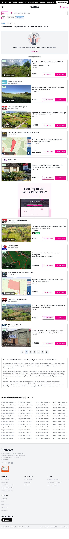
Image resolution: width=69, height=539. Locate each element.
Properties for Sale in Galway (43, 424)
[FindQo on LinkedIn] (9, 463)
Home (3, 23)
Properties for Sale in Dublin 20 (26, 421)
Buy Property (5, 479)
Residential (10, 17)
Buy (3, 13)
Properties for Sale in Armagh (26, 402)
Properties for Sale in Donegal (60, 405)
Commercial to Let (6, 490)
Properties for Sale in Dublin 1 (43, 407)
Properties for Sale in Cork (26, 405)
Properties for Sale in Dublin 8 (43, 413)
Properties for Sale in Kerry (60, 424)
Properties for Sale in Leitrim (60, 427)
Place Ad (27, 485)
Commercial (19, 17)
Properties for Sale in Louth (43, 430)
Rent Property (5, 482)
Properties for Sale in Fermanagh (26, 424)
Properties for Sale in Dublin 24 (60, 421)
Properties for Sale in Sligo (8, 435)
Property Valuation (52, 479)
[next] (47, 352)
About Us (4, 498)
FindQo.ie (34, 7)
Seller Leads (28, 479)
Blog (2, 501)
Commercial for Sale (7, 488)
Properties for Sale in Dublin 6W (8, 413)
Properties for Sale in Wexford (26, 438)
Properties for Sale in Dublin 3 (8, 410)
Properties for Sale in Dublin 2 (60, 407)
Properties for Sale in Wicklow (43, 438)
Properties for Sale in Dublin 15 (26, 418)
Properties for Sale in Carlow (43, 402)
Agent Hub (27, 482)
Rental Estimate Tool (53, 485)
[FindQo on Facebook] (2, 463)
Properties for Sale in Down (8, 407)
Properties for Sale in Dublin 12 (43, 416)
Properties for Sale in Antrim (8, 402)
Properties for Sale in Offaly (43, 432)
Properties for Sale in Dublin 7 (26, 413)
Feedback (4, 510)
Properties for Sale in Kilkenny (26, 427)
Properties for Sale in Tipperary (26, 435)
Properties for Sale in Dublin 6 (60, 410)
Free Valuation (62, 2)
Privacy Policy (54, 526)
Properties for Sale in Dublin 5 (43, 410)
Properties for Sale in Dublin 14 (8, 418)
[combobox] (38, 13)
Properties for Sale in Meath (8, 432)
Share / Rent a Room (7, 485)
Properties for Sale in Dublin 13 (60, 416)
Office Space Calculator (54, 482)
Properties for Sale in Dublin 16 (43, 418)
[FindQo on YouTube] (12, 463)
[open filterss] (3, 17)
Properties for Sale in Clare (8, 405)
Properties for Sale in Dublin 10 (8, 416)
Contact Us (4, 507)
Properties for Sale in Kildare (8, 427)
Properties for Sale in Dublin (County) (8, 424)
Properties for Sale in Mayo (60, 430)
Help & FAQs (5, 504)
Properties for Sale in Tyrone (43, 435)
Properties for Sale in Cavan (60, 402)
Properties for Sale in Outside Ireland (60, 438)
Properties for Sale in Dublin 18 (8, 421)
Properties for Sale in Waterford (60, 435)
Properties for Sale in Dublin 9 (60, 413)
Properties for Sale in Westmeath (8, 438)
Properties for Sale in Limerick (8, 430)
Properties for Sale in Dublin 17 (60, 418)
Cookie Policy (64, 526)
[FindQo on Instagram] (6, 463)
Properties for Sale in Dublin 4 (26, 410)
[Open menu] (2, 7)
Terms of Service (44, 526)
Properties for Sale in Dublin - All (26, 407)
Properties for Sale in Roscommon (60, 432)
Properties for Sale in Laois (43, 427)
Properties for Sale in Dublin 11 (26, 416)
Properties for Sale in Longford (26, 430)
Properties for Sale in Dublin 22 (43, 421)
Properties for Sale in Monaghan (26, 432)
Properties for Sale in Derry (43, 405)
